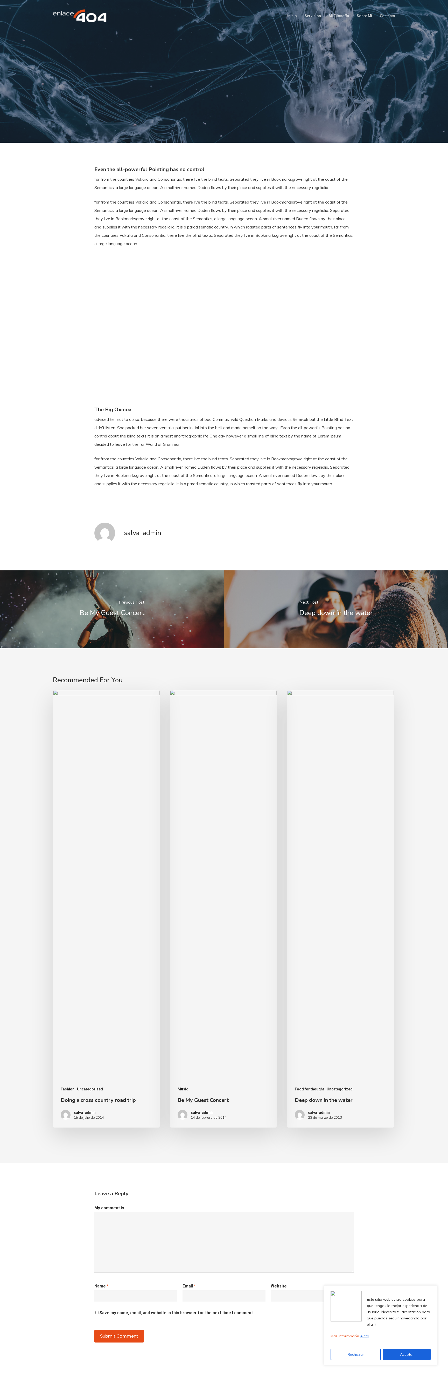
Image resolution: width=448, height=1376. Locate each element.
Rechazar (356, 1354)
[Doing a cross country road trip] (106, 909)
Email (189, 1286)
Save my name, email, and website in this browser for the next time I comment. (177, 1312)
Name (101, 1286)
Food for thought (309, 1089)
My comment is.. (110, 1207)
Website (279, 1286)
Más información (345, 1336)
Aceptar (407, 1354)
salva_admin (142, 532)
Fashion (67, 1089)
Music (204, 105)
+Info (364, 1336)
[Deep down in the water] (336, 609)
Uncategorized (234, 105)
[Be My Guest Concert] (112, 609)
